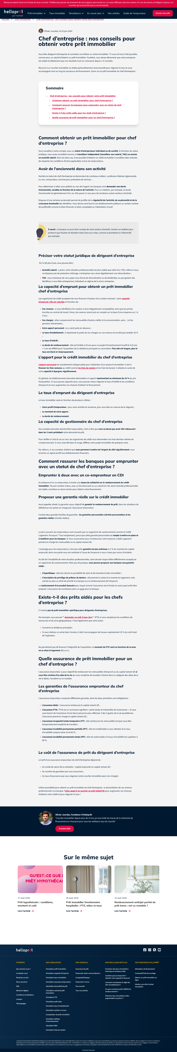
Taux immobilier (57, 13)
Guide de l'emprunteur (134, 13)
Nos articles (114, 13)
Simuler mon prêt (163, 13)
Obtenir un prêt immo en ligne (67, 540)
